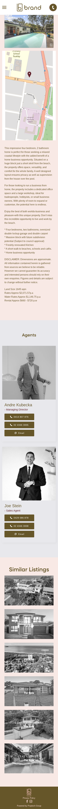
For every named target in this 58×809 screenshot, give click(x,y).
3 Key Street (29, 756)
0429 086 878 (21, 518)
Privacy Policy (29, 798)
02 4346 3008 (21, 526)
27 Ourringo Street (29, 655)
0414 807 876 (21, 417)
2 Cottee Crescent (29, 722)
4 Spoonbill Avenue (29, 621)
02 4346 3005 (21, 425)
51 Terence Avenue (29, 588)
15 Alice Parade (29, 689)
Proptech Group (34, 806)
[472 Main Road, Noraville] (29, 31)
